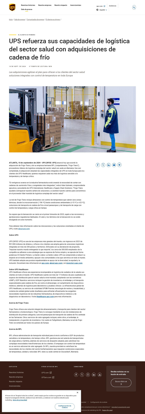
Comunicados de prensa (35, 19)
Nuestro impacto (60, 5)
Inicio (11, 19)
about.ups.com (24, 229)
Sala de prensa (26, 9)
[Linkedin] (94, 376)
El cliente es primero (53, 19)
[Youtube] (99, 376)
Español (102, 10)
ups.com (102, 6)
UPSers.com (47, 377)
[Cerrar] (77, 392)
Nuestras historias (28, 5)
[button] (134, 7)
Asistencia (113, 6)
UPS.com (46, 373)
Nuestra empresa (44, 5)
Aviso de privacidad (20, 400)
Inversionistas (75, 5)
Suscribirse (121, 381)
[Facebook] (76, 376)
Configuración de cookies (98, 402)
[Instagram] (88, 376)
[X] (82, 376)
